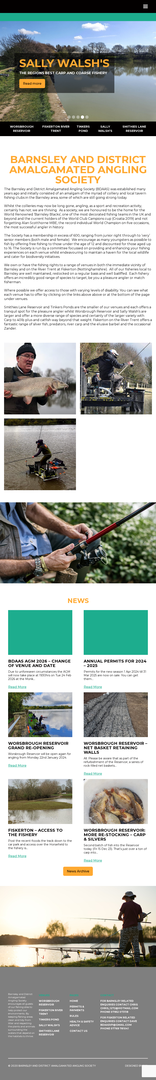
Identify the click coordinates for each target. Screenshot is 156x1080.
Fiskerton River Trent (55, 129)
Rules (74, 1015)
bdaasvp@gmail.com (116, 1024)
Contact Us (78, 1030)
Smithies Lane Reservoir (134, 129)
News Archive (78, 871)
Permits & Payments (77, 1008)
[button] (145, 6)
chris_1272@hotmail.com (119, 1008)
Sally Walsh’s (105, 129)
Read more (32, 89)
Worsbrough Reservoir (22, 129)
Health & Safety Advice (82, 1023)
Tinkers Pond (83, 129)
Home (74, 1000)
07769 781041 (120, 1028)
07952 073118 (119, 1011)
